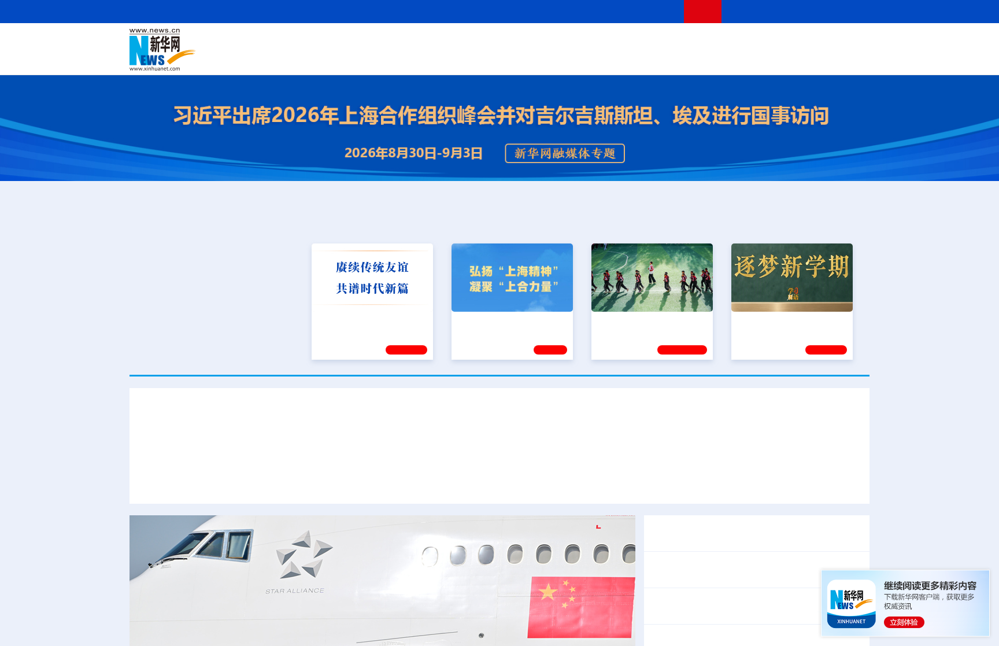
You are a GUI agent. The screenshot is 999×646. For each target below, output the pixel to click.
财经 (413, 41)
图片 (779, 41)
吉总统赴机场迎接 (449, 445)
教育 (564, 41)
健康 (701, 41)
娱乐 (665, 58)
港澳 (453, 41)
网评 (433, 41)
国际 (394, 41)
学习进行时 (303, 41)
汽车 (312, 58)
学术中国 (455, 58)
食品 (331, 58)
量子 (622, 41)
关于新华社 (394, 11)
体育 (642, 41)
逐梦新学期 (757, 321)
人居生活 (358, 58)
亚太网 (779, 58)
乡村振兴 (489, 58)
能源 (608, 58)
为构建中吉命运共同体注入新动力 (564, 445)
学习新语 (826, 350)
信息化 (388, 58)
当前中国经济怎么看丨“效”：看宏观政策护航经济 (750, 605)
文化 (661, 41)
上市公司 (810, 58)
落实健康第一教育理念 (637, 321)
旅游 (590, 58)
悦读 (702, 58)
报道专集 (827, 221)
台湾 (472, 41)
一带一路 (748, 58)
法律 (818, 41)
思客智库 (500, 41)
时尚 (684, 58)
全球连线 (536, 41)
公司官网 (218, 50)
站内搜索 (801, 11)
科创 (602, 41)
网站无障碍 (654, 11)
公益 (721, 58)
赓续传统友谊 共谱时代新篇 (367, 321)
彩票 (646, 58)
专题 (846, 445)
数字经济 (420, 58)
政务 (798, 41)
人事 (375, 41)
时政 (355, 41)
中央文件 (846, 41)
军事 (720, 41)
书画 (681, 41)
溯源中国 (543, 58)
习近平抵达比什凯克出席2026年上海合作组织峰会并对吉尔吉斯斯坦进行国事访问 (499, 414)
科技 (583, 41)
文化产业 (845, 58)
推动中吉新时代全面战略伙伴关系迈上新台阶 (735, 445)
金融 (293, 58)
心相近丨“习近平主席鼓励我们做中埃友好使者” (745, 569)
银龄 (517, 58)
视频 (760, 41)
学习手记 (406, 350)
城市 (571, 58)
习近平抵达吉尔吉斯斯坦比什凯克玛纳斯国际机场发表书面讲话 (272, 445)
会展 (627, 58)
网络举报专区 (849, 11)
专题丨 (664, 525)
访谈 (740, 41)
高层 (335, 41)
